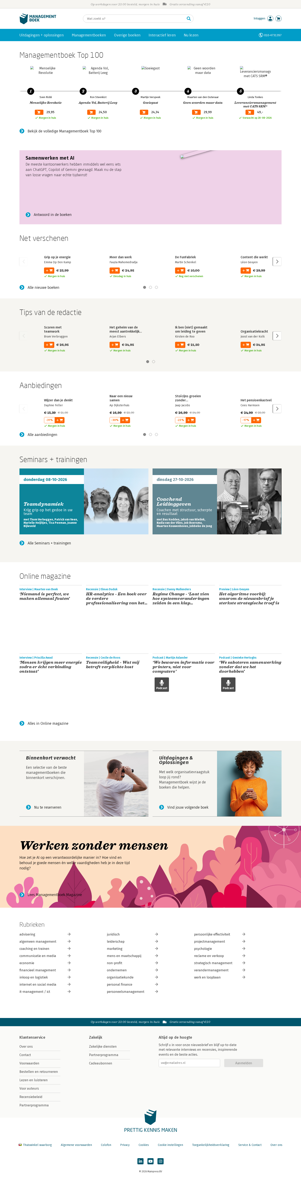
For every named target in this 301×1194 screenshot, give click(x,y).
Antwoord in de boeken (53, 214)
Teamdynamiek (44, 504)
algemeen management (37, 941)
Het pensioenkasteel (256, 400)
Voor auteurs (29, 1088)
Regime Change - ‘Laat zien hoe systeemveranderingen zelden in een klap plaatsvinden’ (181, 598)
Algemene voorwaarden (76, 1145)
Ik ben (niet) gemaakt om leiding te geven (191, 329)
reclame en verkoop (209, 956)
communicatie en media (37, 956)
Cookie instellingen (170, 1145)
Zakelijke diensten (103, 1046)
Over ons (26, 1046)
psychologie (203, 949)
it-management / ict (34, 992)
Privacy (125, 1145)
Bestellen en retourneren (38, 1072)
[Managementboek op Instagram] (160, 1161)
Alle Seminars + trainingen (49, 543)
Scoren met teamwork (53, 329)
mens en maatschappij (124, 956)
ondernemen (117, 970)
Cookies (144, 1145)
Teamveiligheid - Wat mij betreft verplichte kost (112, 664)
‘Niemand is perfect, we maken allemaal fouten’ (44, 596)
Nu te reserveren (47, 807)
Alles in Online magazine (48, 723)
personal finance (119, 984)
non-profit (114, 963)
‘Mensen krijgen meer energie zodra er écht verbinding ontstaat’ (50, 667)
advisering (27, 934)
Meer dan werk (121, 257)
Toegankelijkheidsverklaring (210, 1145)
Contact (25, 1055)
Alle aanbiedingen (42, 434)
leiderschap (115, 941)
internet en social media (37, 984)
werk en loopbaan (207, 977)
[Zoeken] (189, 19)
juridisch (113, 934)
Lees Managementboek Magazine (55, 895)
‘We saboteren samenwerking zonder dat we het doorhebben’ (250, 667)
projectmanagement (209, 941)
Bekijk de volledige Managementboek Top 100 (64, 131)
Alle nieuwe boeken (43, 287)
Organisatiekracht (254, 331)
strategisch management (213, 963)
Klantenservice (32, 1037)
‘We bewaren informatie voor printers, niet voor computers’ (184, 667)
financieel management (37, 970)
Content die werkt (254, 257)
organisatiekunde (120, 977)
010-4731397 (273, 35)
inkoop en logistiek (33, 977)
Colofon (106, 1145)
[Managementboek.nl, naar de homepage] (37, 23)
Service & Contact (249, 1145)
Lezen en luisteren (33, 1080)
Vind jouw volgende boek (187, 807)
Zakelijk (95, 1037)
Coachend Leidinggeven (174, 501)
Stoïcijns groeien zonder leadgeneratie (188, 400)
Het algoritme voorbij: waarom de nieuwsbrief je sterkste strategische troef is (249, 598)
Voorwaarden (29, 1063)
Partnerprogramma (34, 1105)
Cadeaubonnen (100, 1063)
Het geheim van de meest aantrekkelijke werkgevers (125, 331)
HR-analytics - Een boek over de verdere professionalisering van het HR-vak (116, 598)
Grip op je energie (57, 257)
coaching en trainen (34, 949)
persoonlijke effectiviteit (212, 934)
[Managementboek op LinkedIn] (140, 1161)
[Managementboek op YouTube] (150, 1161)
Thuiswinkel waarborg (37, 1145)
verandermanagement (211, 970)
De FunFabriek (185, 257)
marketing (114, 949)
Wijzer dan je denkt (58, 400)
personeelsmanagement (125, 992)
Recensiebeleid (30, 1097)
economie (26, 963)
